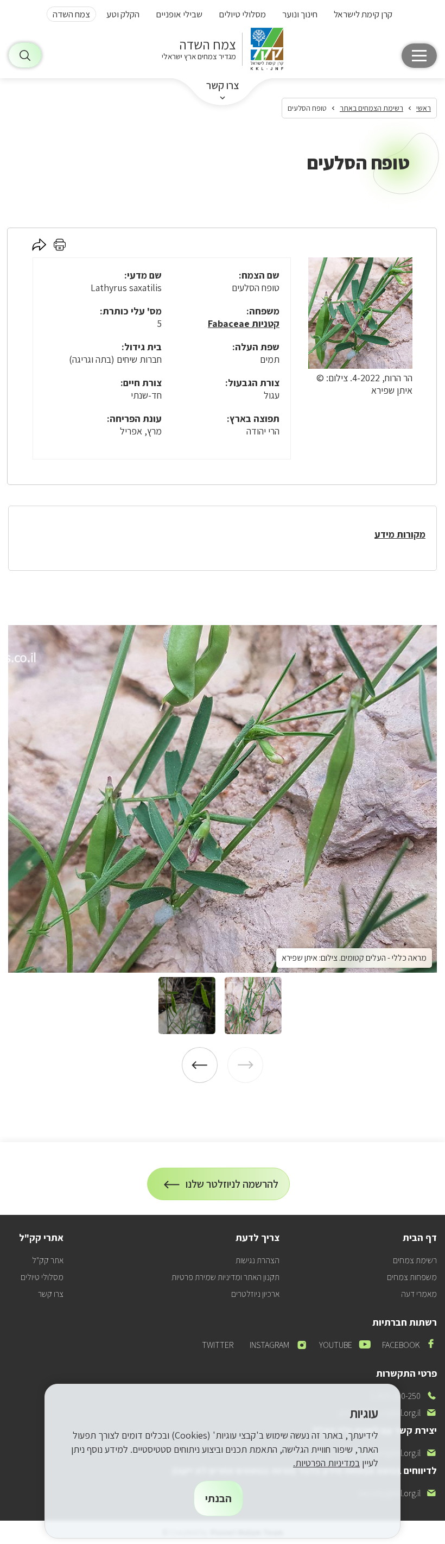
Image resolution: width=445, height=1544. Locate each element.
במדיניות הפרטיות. (326, 1463)
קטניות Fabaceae (243, 323)
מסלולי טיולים (242, 14)
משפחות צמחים (412, 1277)
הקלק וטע (122, 14)
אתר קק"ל (47, 1260)
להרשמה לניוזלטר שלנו (232, 1188)
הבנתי (218, 1498)
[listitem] (222, 799)
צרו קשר (222, 85)
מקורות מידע (399, 534)
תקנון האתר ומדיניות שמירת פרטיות (225, 1277)
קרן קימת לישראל (363, 14)
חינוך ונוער (299, 14)
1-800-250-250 (404, 1396)
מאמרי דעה (419, 1294)
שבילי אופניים (179, 14)
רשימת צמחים (415, 1260)
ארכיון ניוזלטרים (255, 1294)
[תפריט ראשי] (419, 55)
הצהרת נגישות (257, 1260)
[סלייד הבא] (200, 1065)
